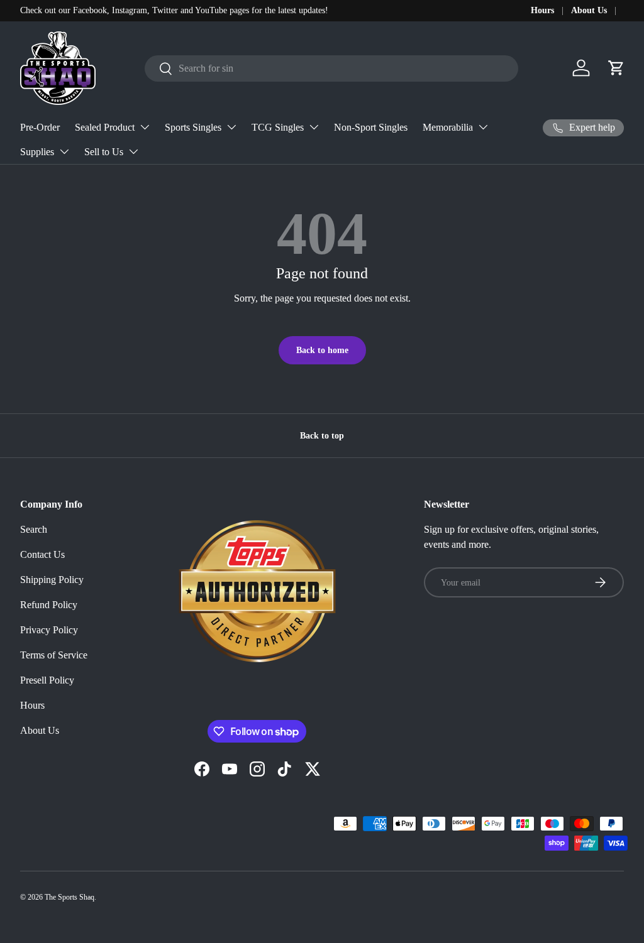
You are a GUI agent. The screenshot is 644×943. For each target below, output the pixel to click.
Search (33, 529)
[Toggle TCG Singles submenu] (313, 126)
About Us (589, 10)
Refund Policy (48, 604)
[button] (616, 68)
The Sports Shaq (69, 897)
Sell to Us (103, 151)
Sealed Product (105, 127)
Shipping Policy (52, 579)
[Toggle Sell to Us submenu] (133, 151)
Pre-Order (40, 127)
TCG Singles (278, 127)
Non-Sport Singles (371, 127)
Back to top (322, 435)
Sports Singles (193, 127)
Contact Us (42, 554)
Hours (542, 10)
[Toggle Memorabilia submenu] (483, 126)
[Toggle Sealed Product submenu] (144, 126)
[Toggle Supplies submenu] (64, 151)
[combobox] (331, 68)
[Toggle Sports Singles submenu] (231, 126)
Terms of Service (53, 655)
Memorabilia (448, 127)
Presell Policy (47, 680)
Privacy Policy (49, 629)
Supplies (37, 151)
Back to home (322, 350)
